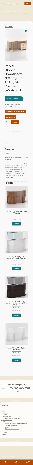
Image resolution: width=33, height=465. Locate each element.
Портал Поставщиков (13, 9)
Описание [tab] (7, 138)
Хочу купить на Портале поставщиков (15, 111)
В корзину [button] (16, 224)
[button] (26, 31)
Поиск (16, 462)
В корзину (15, 122)
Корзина (25, 461)
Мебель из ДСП (11, 3)
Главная (4, 9)
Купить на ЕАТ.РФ (10, 117)
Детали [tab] (6, 143)
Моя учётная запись (5, 462)
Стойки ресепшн (12, 11)
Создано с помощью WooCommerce (11, 458)
